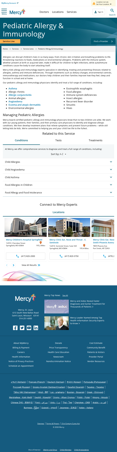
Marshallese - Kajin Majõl (20, 397)
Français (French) (37, 382)
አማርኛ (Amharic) (18, 382)
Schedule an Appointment (21, 365)
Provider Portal (96, 356)
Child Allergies (65, 450)
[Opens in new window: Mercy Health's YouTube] (29, 328)
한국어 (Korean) (74, 382)
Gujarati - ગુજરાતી (49, 407)
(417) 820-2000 (28, 256)
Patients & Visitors (96, 352)
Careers (21, 352)
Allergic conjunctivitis (20, 95)
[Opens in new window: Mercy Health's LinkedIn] (36, 328)
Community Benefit (96, 347)
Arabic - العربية (99, 402)
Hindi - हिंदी (43, 392)
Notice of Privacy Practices (21, 361)
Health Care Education (58, 352)
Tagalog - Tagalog (95, 387)
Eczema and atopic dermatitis (25, 104)
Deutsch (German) (55, 382)
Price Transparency (58, 347)
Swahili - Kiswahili (42, 397)
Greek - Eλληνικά (95, 392)
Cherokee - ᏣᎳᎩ (82, 402)
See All (65, 295)
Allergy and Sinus (50, 450)
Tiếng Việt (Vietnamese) (25, 392)
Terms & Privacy (53, 423)
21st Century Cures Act (70, 423)
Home (5, 49)
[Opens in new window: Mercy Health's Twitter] (22, 328)
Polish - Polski (83, 397)
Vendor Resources (96, 361)
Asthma (13, 88)
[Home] (17, 12)
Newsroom (58, 356)
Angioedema (15, 101)
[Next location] (13, 265)
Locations (58, 12)
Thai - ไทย (67, 402)
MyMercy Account (8, 3)
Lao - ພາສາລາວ (57, 392)
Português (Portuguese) (95, 382)
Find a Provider (101, 41)
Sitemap (40, 423)
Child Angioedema (81, 450)
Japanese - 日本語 (68, 407)
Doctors (44, 12)
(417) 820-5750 (71, 256)
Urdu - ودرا (55, 402)
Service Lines (28, 49)
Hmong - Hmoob (100, 397)
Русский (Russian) (21, 387)
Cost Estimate (95, 343)
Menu (4, 14)
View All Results (29, 265)
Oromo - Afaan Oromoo (64, 397)
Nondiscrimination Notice (58, 361)
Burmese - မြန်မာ (31, 407)
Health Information (21, 356)
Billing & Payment (21, 347)
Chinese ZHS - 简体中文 (22, 402)
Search (112, 14)
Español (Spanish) (76, 387)
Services (72, 12)
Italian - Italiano (86, 407)
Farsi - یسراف (41, 402)
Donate (58, 343)
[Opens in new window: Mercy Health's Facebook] (15, 328)
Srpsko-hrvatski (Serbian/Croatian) (49, 387)
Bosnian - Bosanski (75, 392)
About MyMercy (21, 343)
